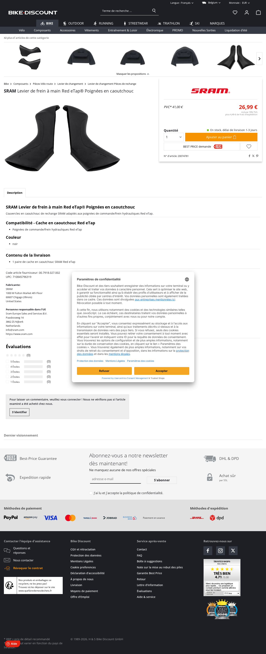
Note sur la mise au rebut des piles (160, 567)
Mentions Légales (81, 561)
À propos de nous (81, 579)
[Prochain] (259, 58)
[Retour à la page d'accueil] (33, 12)
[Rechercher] (154, 10)
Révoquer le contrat (28, 568)
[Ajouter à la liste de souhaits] (248, 147)
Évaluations (144, 591)
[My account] (247, 12)
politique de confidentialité (142, 493)
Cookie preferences (83, 567)
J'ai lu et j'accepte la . (128, 493)
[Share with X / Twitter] (252, 156)
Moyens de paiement (84, 591)
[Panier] (257, 12)
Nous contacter (23, 560)
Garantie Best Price (149, 573)
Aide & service (146, 597)
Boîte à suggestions (149, 561)
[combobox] (125, 10)
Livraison (76, 585)
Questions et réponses (21, 550)
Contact (142, 549)
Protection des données (85, 555)
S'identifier (19, 412)
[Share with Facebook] (248, 156)
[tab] (15, 192)
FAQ (139, 555)
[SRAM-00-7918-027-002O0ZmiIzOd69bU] (62, 138)
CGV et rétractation (82, 549)
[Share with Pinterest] (256, 156)
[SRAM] (210, 90)
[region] (133, 56)
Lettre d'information (150, 585)
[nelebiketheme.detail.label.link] (30, 57)
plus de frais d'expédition (241, 114)
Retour (141, 579)
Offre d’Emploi (79, 597)
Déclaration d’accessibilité (87, 573)
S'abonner (162, 480)
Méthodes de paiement (23, 508)
